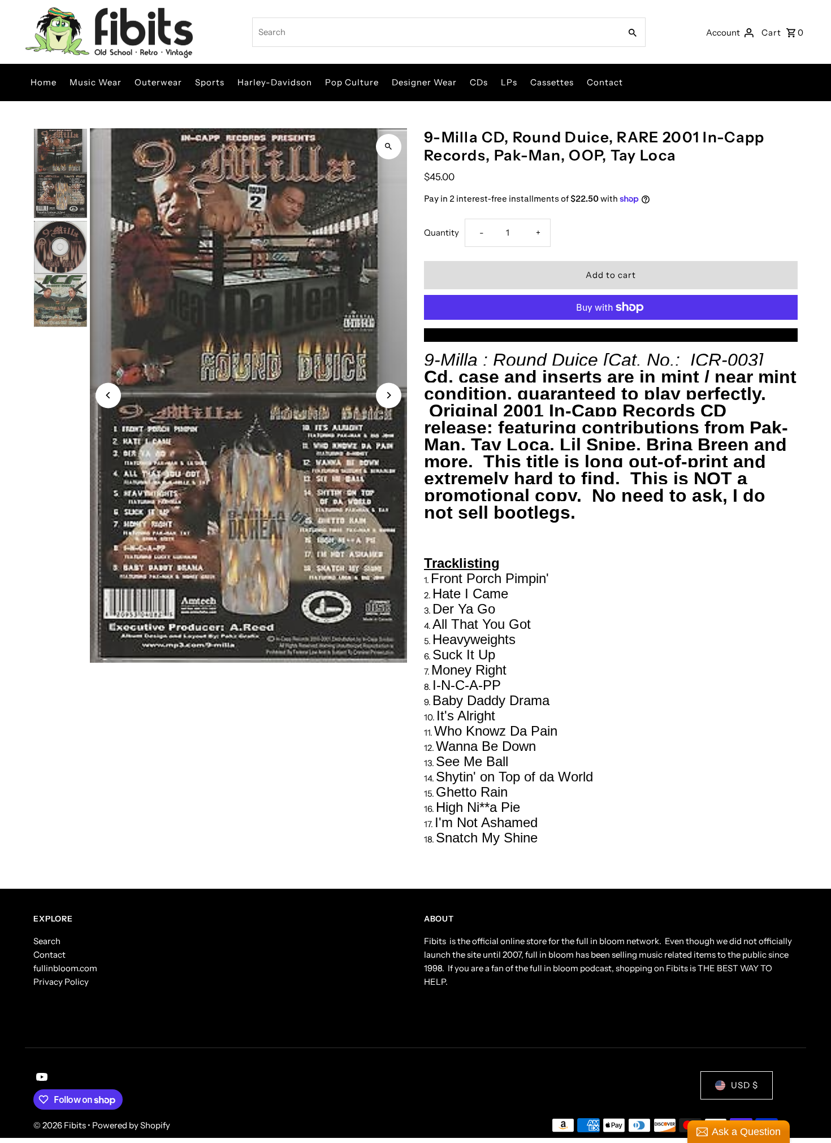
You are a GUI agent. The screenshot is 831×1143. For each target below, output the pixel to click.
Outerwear (158, 82)
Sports (209, 82)
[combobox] (435, 32)
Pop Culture (352, 82)
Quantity (441, 232)
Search (46, 941)
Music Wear (96, 82)
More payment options (610, 334)
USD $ (744, 1085)
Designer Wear (424, 82)
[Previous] (108, 395)
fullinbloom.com (65, 968)
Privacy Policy (61, 981)
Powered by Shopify (131, 1125)
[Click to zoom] (388, 146)
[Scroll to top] (807, 1113)
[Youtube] (40, 1078)
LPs (509, 82)
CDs (479, 82)
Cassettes (552, 82)
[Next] (388, 395)
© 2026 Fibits (60, 1125)
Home (44, 82)
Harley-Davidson (274, 82)
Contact (605, 82)
